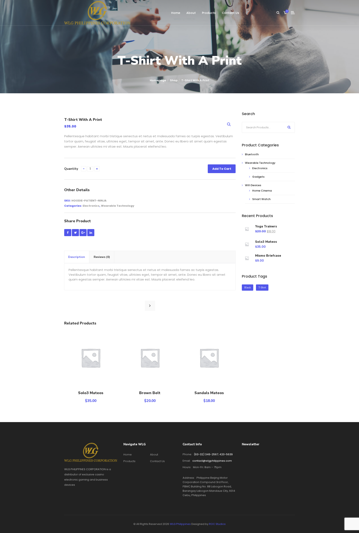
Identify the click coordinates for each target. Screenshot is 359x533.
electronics (91, 206)
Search (289, 127)
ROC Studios (217, 524)
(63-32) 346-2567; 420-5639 (213, 454)
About (191, 13)
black (247, 287)
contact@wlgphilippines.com (212, 461)
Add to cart (221, 169)
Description (76, 257)
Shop (173, 80)
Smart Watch (261, 199)
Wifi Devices (253, 185)
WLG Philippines (180, 524)
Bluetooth (252, 154)
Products (209, 13)
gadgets (258, 177)
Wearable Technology (117, 206)
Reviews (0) (102, 257)
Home (175, 13)
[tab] (76, 257)
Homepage (158, 80)
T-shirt (262, 287)
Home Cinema (262, 191)
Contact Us (230, 13)
